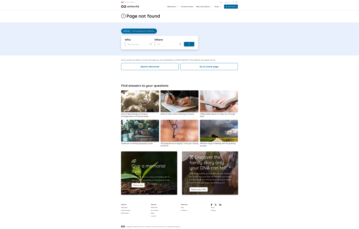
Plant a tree (138, 185)
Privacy (213, 210)
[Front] (130, 6)
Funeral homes (187, 6)
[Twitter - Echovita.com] (215, 205)
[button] (128, 2)
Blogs (152, 213)
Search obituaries (150, 66)
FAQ (221, 2)
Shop (217, 6)
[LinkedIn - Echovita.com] (220, 205)
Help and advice (202, 6)
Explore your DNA (198, 189)
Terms (213, 207)
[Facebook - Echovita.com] (211, 205)
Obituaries (171, 6)
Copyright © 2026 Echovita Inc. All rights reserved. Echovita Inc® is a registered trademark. (153, 227)
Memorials (154, 207)
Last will (153, 216)
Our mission (154, 210)
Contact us (227, 2)
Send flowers (232, 6)
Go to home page (209, 66)
